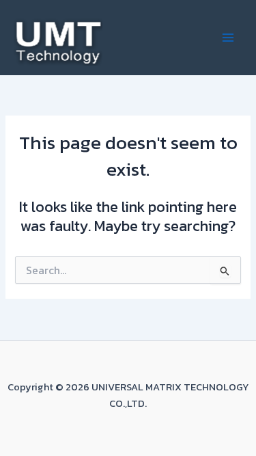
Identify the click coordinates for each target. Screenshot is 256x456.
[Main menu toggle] (228, 37)
